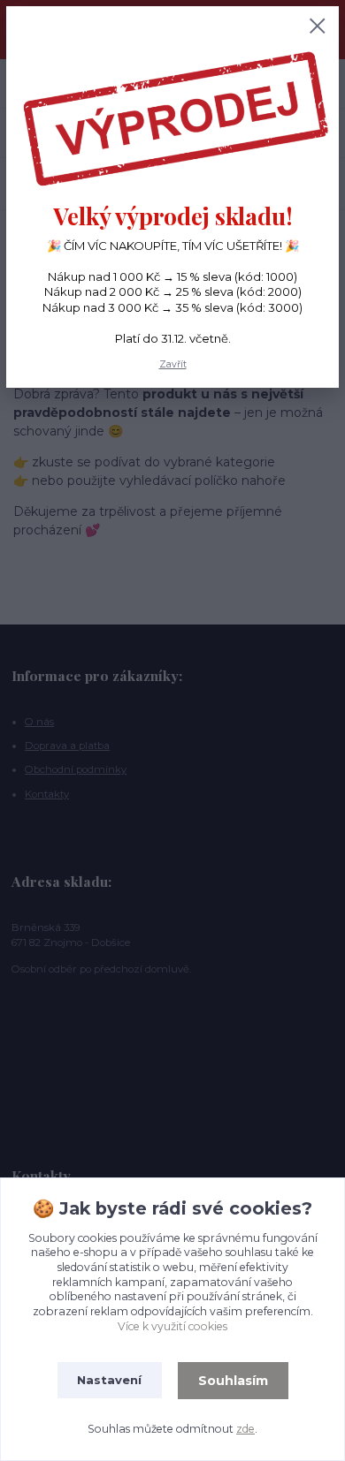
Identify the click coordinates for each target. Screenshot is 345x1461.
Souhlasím (233, 1381)
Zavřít (173, 364)
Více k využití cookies (172, 1326)
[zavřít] (317, 27)
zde (245, 1428)
